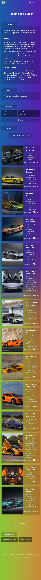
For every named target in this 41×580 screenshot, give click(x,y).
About (37, 554)
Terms (10, 557)
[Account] (37, 2)
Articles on (9, 540)
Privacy (16, 557)
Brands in (25, 540)
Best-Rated (25, 135)
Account (29, 557)
